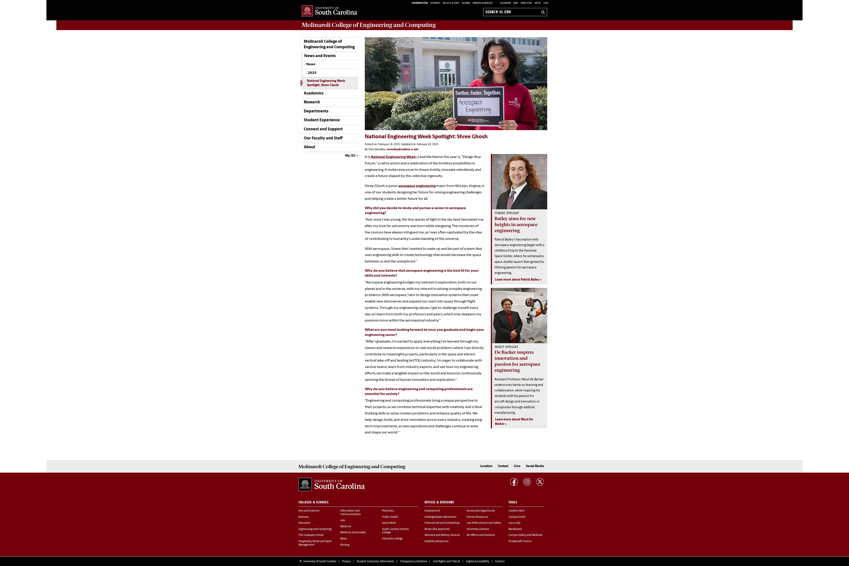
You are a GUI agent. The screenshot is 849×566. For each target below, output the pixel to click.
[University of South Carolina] (331, 484)
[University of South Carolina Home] (329, 11)
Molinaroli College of (369, 25)
